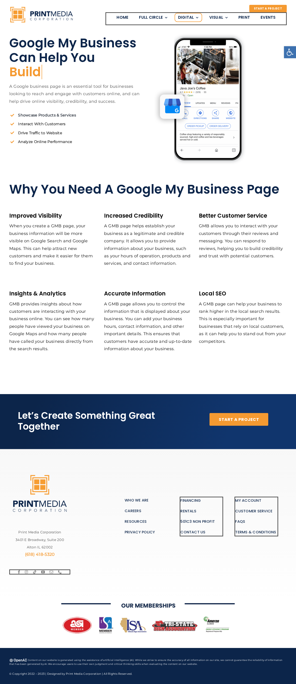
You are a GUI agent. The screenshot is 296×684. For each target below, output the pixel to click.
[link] (290, 52)
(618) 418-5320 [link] (40, 554)
